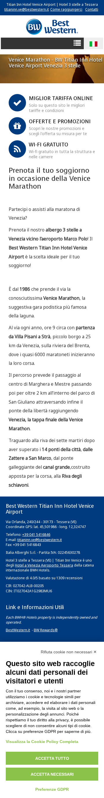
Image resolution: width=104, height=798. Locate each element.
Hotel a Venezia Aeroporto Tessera (44, 565)
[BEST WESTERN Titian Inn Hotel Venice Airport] (52, 26)
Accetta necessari (52, 774)
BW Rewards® (46, 630)
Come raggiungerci (66, 9)
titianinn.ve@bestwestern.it (26, 9)
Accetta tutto (52, 758)
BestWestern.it (18, 630)
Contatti (91, 9)
